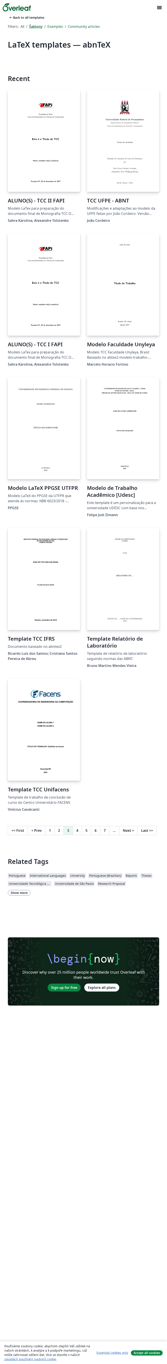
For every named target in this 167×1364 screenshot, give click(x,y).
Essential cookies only (112, 1353)
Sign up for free (64, 987)
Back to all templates (26, 17)
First (18, 830)
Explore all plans (102, 987)
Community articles (84, 26)
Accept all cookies (147, 1353)
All (22, 26)
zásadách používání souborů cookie (30, 1359)
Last (147, 830)
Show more (19, 893)
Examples (55, 26)
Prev (36, 830)
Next (128, 830)
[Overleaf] (17, 7)
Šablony (36, 26)
